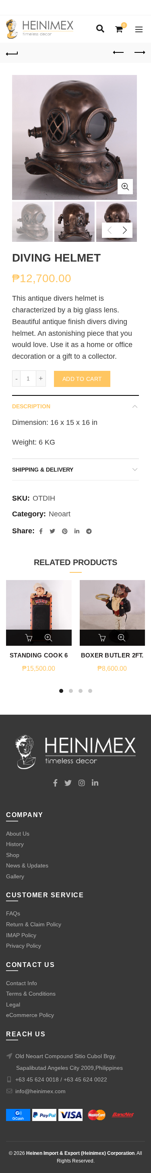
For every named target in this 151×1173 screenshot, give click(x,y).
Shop (12, 855)
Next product (139, 53)
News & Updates (27, 865)
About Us (17, 833)
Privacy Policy (23, 945)
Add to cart (82, 379)
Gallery (15, 876)
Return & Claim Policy (33, 924)
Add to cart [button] (29, 638)
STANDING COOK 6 (39, 655)
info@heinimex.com (40, 1091)
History (15, 844)
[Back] (12, 53)
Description (31, 406)
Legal (13, 1004)
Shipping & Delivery (42, 469)
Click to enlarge (125, 186)
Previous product (119, 53)
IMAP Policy (21, 935)
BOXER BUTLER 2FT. (112, 655)
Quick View (48, 638)
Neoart (59, 514)
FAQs (13, 913)
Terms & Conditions (31, 993)
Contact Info (21, 983)
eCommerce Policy (30, 1015)
